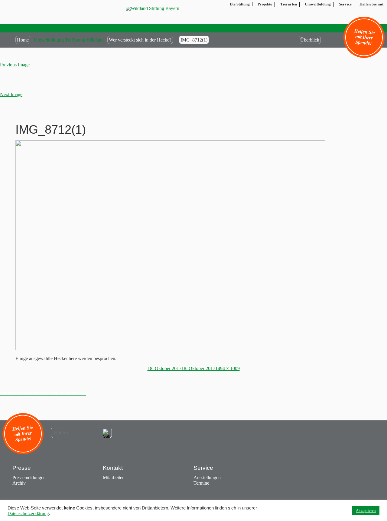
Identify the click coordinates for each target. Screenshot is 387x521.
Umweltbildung (49, 39)
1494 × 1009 (227, 368)
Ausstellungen (207, 477)
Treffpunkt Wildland (84, 39)
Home (23, 39)
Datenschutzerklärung (28, 513)
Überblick (309, 39)
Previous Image (15, 64)
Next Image (11, 94)
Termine (201, 483)
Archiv (19, 483)
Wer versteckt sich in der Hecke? (140, 39)
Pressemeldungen (29, 477)
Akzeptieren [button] (366, 510)
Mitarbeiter (113, 477)
